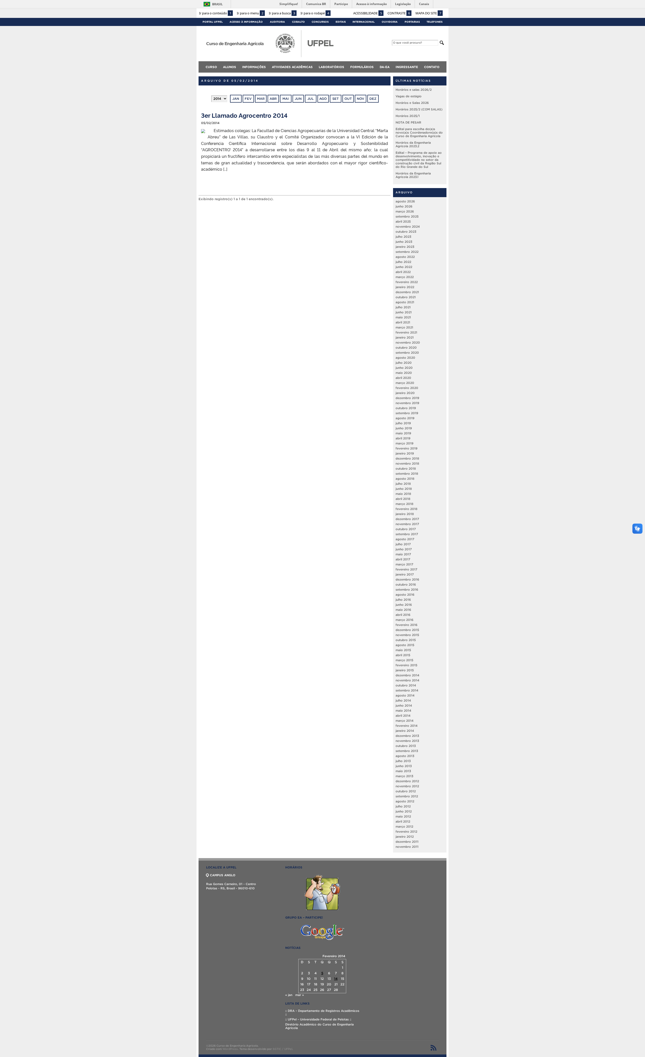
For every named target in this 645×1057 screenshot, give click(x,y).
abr (273, 99)
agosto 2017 (405, 539)
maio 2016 (403, 609)
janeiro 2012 (405, 836)
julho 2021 (403, 307)
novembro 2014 (407, 680)
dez (372, 99)
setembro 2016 (407, 589)
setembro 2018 (407, 473)
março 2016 (404, 619)
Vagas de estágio (409, 96)
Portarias (412, 21)
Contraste (399, 13)
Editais (341, 21)
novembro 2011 (407, 846)
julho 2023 (403, 236)
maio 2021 (403, 317)
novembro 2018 (407, 463)
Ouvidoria (390, 21)
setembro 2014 (407, 690)
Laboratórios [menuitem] (331, 67)
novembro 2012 (407, 786)
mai (285, 99)
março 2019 (404, 443)
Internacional (363, 21)
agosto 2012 (405, 801)
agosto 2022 (405, 256)
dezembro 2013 (407, 735)
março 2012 (404, 826)
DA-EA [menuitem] (385, 67)
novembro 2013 (407, 740)
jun (298, 99)
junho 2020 (404, 367)
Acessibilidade (367, 13)
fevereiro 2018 (406, 508)
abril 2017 (403, 559)
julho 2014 (403, 700)
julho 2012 (403, 806)
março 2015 (404, 660)
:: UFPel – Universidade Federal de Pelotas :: (318, 1019)
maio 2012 (403, 816)
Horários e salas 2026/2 (414, 89)
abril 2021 (403, 322)
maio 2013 (403, 771)
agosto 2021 (405, 302)
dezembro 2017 (407, 519)
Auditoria (277, 21)
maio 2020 (404, 372)
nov (360, 99)
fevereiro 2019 (406, 448)
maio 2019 (403, 433)
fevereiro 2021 (406, 332)
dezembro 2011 (407, 841)
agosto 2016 (405, 594)
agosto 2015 (405, 645)
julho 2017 (403, 544)
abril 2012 (403, 821)
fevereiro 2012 (406, 831)
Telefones (434, 21)
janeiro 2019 (405, 453)
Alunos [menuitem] (229, 67)
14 (336, 979)
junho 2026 (404, 206)
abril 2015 (403, 655)
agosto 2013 (405, 756)
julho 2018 (403, 483)
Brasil (217, 4)
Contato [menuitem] (431, 67)
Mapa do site (428, 13)
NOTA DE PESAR (408, 122)
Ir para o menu (250, 13)
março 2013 (404, 776)
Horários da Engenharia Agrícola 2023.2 (413, 144)
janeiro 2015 (405, 670)
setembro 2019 (407, 413)
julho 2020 (404, 362)
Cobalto (298, 21)
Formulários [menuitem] (362, 67)
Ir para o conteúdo (215, 13)
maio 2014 (403, 710)
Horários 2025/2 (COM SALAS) (419, 109)
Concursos (320, 21)
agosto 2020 (405, 357)
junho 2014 (404, 705)
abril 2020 (403, 377)
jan (235, 99)
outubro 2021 (406, 297)
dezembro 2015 (407, 629)
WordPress (230, 1048)
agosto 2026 (405, 201)
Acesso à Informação (246, 21)
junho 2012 (404, 811)
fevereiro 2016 (406, 624)
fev (248, 99)
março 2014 (404, 720)
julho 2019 (403, 423)
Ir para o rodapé (315, 13)
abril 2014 (403, 715)
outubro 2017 (406, 529)
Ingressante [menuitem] (407, 67)
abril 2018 (403, 498)
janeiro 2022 (405, 287)
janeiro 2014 (405, 730)
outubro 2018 (406, 468)
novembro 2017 (407, 524)
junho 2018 (404, 488)
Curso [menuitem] (211, 67)
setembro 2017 (407, 534)
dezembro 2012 (407, 781)
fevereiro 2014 (406, 725)
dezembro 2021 (407, 292)
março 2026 (405, 211)
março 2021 (404, 327)
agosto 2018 (405, 478)
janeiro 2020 (405, 393)
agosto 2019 (405, 418)
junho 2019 (404, 428)
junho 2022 (404, 266)
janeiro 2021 (405, 337)
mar (261, 99)
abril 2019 (403, 438)
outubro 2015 (406, 640)
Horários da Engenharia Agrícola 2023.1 (413, 175)
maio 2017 (403, 554)
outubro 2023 (406, 231)
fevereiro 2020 (407, 387)
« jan (288, 994)
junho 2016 (404, 604)
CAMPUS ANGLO (222, 875)
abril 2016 (403, 614)
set (335, 99)
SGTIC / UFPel (282, 1048)
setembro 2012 (407, 796)
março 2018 (404, 503)
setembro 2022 (407, 251)
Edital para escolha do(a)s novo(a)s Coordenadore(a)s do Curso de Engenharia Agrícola (419, 132)
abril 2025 (403, 221)
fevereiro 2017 (406, 569)
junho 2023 (404, 241)
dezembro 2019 (407, 398)
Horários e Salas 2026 (412, 102)
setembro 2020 (407, 352)
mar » (299, 994)
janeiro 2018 (405, 514)
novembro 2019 (407, 403)
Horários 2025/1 (408, 115)
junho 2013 (404, 766)
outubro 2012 (406, 791)
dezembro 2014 (407, 675)
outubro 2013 (406, 745)
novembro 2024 (408, 226)
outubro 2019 (406, 408)
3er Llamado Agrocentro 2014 (244, 115)
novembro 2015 (407, 635)
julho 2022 (403, 261)
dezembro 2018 (407, 458)
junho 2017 (404, 549)
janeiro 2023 (405, 246)
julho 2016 (403, 599)
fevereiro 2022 (407, 282)
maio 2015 (403, 650)
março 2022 (405, 277)
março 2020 (405, 382)
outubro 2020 (406, 347)
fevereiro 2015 (406, 665)
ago (323, 99)
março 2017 (404, 564)
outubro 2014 (406, 685)
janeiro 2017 (405, 574)
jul (310, 99)
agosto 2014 (405, 695)
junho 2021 (404, 312)
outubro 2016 (406, 584)
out (348, 99)
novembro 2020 (408, 342)
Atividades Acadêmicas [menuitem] (292, 67)
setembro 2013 (407, 750)
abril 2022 (403, 272)
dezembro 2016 (407, 579)
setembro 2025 (407, 216)
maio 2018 (403, 493)
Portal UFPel (213, 21)
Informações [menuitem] (254, 67)
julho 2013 (403, 761)
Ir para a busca (282, 13)
